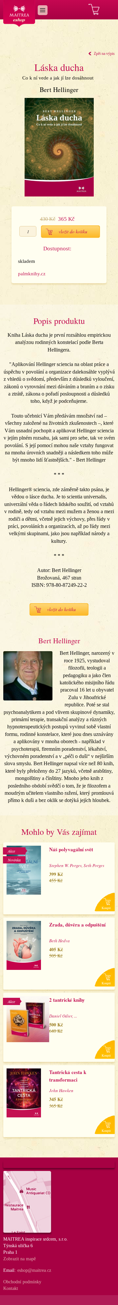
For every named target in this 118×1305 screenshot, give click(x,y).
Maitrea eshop (19, 13)
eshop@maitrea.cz (34, 1270)
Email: (9, 1270)
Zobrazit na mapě (19, 1258)
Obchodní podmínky (22, 1281)
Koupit (106, 907)
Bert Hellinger (59, 89)
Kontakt (10, 1288)
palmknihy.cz (32, 273)
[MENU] (43, 10)
